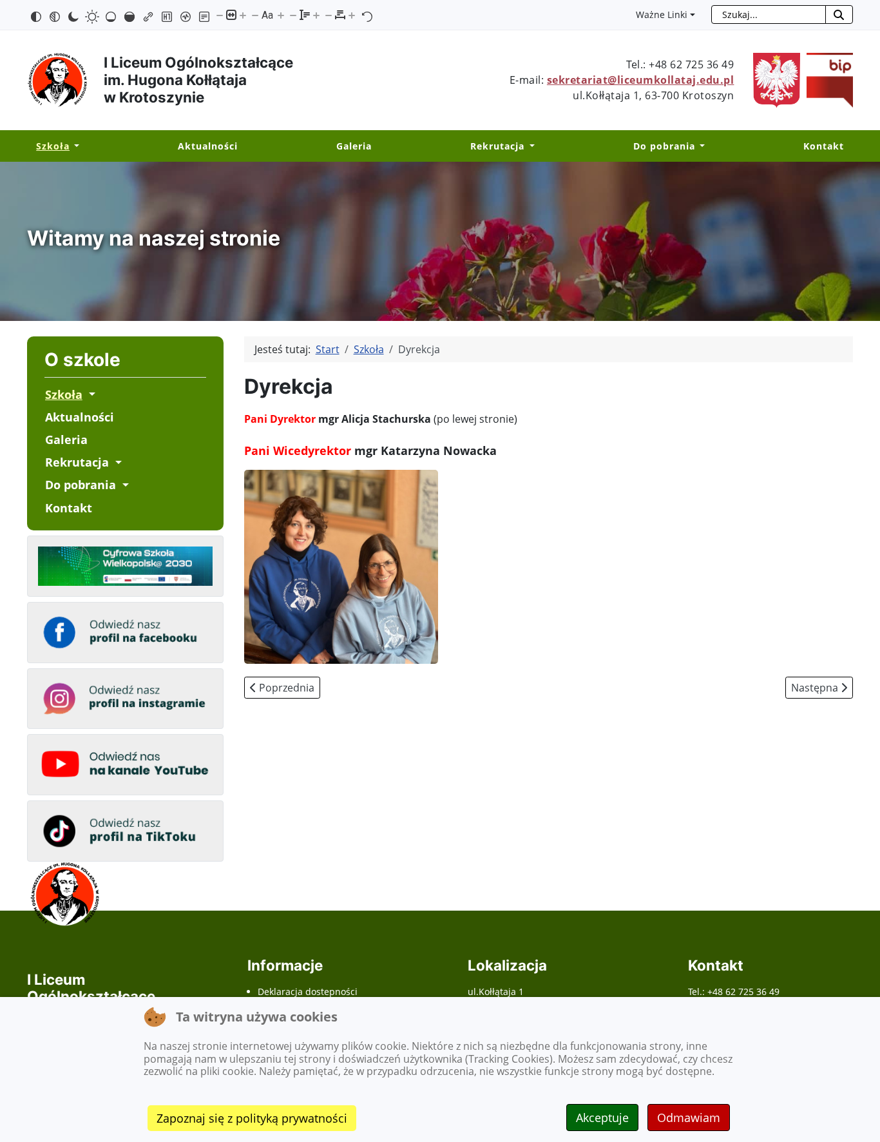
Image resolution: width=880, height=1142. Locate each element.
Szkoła (53, 146)
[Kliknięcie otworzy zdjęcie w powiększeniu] (341, 566)
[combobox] (768, 14)
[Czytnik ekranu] (185, 15)
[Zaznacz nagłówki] (167, 15)
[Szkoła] (74, 146)
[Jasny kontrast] (92, 15)
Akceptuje (602, 1117)
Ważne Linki (661, 14)
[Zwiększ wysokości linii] (316, 14)
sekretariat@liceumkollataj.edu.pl (640, 80)
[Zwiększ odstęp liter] (351, 14)
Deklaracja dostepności (308, 991)
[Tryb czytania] (204, 15)
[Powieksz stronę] (242, 14)
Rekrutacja (497, 146)
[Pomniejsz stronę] (219, 14)
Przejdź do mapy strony (9, 10)
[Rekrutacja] (529, 146)
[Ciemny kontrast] (73, 15)
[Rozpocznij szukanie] (839, 14)
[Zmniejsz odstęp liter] (328, 14)
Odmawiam (688, 1117)
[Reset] (367, 15)
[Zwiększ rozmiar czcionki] (280, 14)
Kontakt (823, 146)
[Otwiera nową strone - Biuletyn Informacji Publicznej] (826, 79)
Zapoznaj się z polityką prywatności (252, 1118)
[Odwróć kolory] (36, 15)
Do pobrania (664, 146)
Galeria (354, 146)
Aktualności (208, 146)
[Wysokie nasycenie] (129, 15)
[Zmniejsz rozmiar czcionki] (255, 14)
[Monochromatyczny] (54, 15)
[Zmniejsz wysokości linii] (293, 14)
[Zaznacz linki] (148, 15)
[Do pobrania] (700, 146)
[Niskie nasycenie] (110, 15)
